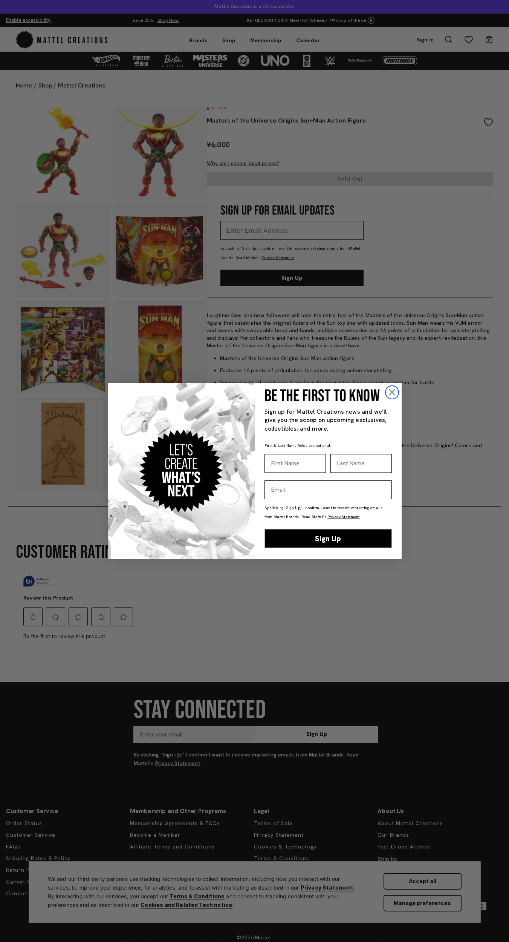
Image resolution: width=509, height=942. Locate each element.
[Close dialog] (392, 392)
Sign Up (328, 538)
